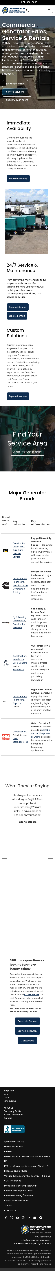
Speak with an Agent (17, 99)
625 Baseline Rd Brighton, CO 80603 (32, 1243)
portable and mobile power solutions (40, 733)
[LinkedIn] (29, 1217)
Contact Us (27, 1040)
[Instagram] (23, 1217)
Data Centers (20, 578)
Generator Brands (13, 1146)
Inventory (9, 1090)
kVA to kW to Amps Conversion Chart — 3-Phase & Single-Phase (26, 1169)
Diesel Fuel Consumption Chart (20, 1185)
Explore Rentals (17, 315)
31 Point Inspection (13, 1114)
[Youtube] (17, 1217)
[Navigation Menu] (49, 10)
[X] (11, 1217)
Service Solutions (15, 91)
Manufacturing (20, 585)
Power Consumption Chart (18, 1190)
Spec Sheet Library (14, 1141)
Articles (8, 1205)
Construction (19, 543)
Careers (8, 1118)
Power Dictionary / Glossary (18, 1195)
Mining (16, 546)
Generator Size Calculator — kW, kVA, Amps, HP (27, 1159)
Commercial (19, 620)
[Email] (35, 1217)
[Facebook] (6, 1217)
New (6, 1094)
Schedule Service (27, 1021)
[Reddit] (40, 1217)
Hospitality (18, 669)
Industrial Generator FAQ (17, 1200)
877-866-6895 (27, 2)
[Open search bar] (27, 10)
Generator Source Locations (27, 451)
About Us (8, 1107)
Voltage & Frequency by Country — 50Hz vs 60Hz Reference (27, 1178)
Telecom (17, 627)
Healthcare (18, 582)
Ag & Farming (19, 617)
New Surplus (10, 1101)
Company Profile (13, 1111)
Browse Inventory (15, 83)
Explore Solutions (18, 396)
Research (9, 1151)
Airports (17, 703)
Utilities (16, 557)
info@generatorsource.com (36, 1240)
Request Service (17, 307)
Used (6, 1097)
